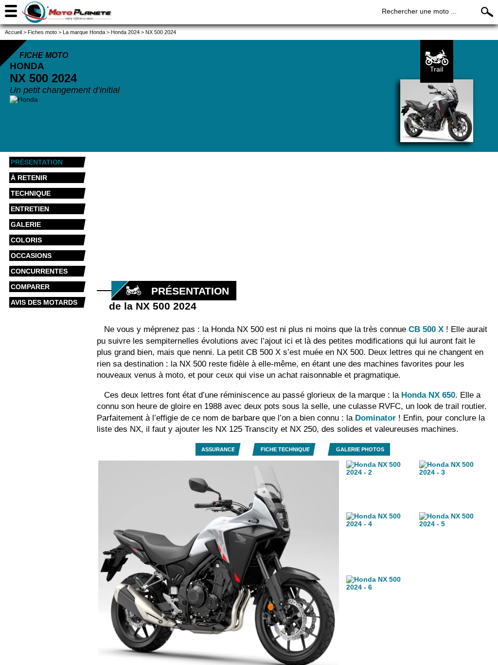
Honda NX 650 (428, 395)
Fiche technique (285, 449)
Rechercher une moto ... (419, 11)
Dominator (376, 418)
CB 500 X (426, 329)
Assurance (218, 449)
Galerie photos (360, 449)
